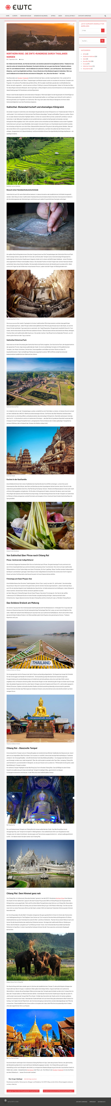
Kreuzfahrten (87, 68)
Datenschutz (101, 1101)
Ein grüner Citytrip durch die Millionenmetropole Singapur (58, 1091)
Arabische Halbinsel (41, 15)
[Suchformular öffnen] (105, 16)
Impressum (93, 1101)
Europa (15, 15)
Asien (60, 15)
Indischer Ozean (25, 15)
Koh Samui (30, 1070)
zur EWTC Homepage (84, 15)
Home (7, 15)
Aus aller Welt (70, 15)
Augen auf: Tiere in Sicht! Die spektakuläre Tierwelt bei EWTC (23, 1091)
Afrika (53, 15)
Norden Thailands (23, 78)
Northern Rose (60, 898)
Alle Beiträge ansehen (30, 1079)
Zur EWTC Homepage (81, 1101)
